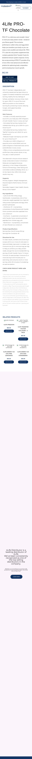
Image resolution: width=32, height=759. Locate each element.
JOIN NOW (16, 576)
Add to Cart (10, 77)
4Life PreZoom (9, 324)
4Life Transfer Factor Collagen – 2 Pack (23, 329)
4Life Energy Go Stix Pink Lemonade (9, 353)
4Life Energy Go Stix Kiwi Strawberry (23, 353)
